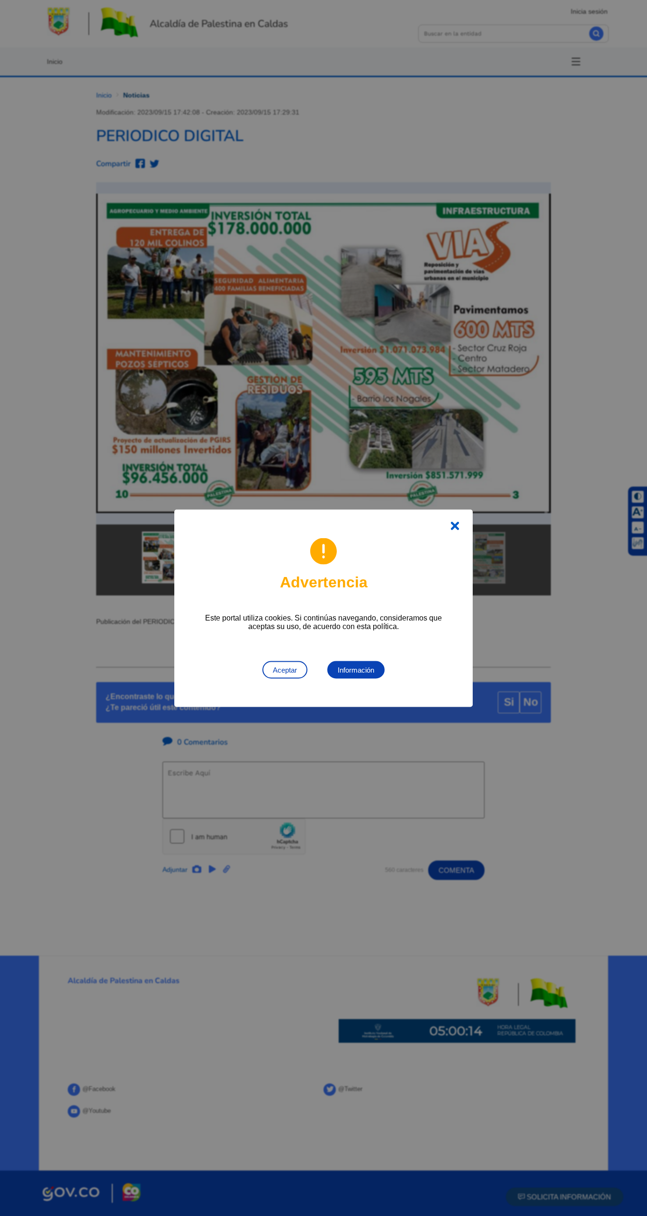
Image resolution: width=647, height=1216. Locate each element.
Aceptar (285, 670)
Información (356, 670)
